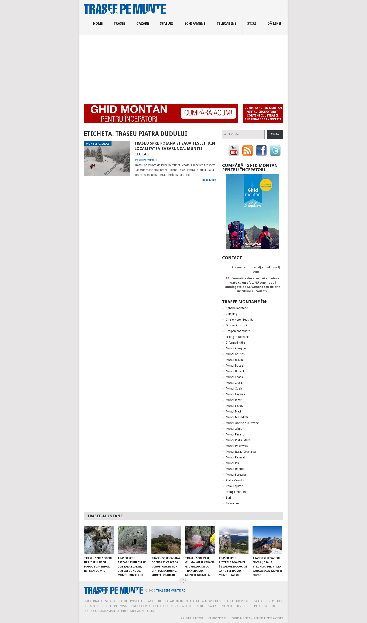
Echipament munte (238, 331)
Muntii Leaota (235, 405)
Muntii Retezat (235, 457)
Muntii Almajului (236, 348)
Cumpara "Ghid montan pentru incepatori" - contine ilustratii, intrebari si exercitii (263, 113)
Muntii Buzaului (236, 371)
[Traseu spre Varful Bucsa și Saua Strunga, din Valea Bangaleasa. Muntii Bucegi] (267, 540)
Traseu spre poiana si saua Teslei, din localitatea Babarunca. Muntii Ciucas (174, 148)
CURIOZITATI (217, 618)
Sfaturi (167, 23)
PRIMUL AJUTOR (192, 618)
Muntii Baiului (235, 359)
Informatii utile (235, 342)
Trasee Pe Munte (144, 159)
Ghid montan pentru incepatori (257, 618)
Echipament (195, 23)
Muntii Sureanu (236, 474)
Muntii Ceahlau (235, 377)
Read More (209, 179)
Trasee (119, 23)
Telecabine (226, 23)
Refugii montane (236, 492)
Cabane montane (237, 308)
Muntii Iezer (233, 400)
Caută (275, 134)
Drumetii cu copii (236, 325)
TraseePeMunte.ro (171, 590)
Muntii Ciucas (234, 382)
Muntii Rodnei (235, 469)
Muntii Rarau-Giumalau (241, 451)
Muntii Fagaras (235, 394)
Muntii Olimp (234, 428)
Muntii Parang (235, 434)
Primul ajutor (234, 486)
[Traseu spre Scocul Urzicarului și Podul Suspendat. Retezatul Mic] (99, 540)
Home (98, 23)
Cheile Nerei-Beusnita (240, 319)
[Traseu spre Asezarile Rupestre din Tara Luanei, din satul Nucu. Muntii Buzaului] (132, 540)
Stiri (251, 23)
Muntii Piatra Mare (238, 440)
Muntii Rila (233, 463)
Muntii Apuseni (235, 354)
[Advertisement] (183, 67)
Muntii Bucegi (235, 365)
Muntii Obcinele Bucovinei (242, 423)
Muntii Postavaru (237, 446)
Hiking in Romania (237, 337)
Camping (231, 314)
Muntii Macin (234, 411)
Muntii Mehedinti (237, 417)
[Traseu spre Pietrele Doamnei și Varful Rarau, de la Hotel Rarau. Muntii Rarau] (233, 540)
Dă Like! (274, 23)
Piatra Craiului (235, 480)
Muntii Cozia (234, 388)
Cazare (142, 23)
